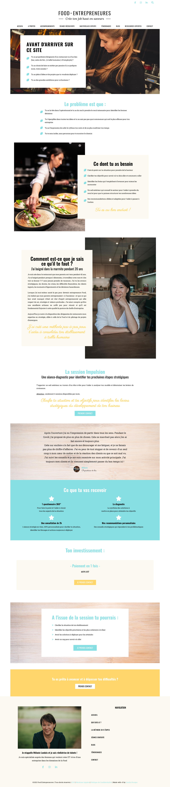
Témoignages (106, 26)
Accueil (20, 26)
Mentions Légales (82, 782)
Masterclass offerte (88, 26)
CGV (73, 782)
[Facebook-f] (135, 2)
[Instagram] (140, 2)
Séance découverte (67, 26)
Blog (118, 26)
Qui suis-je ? (96, 722)
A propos (31, 26)
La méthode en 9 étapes (100, 730)
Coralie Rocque (132, 782)
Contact (150, 26)
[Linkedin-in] (146, 2)
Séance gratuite (97, 737)
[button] (152, 2)
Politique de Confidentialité (101, 782)
